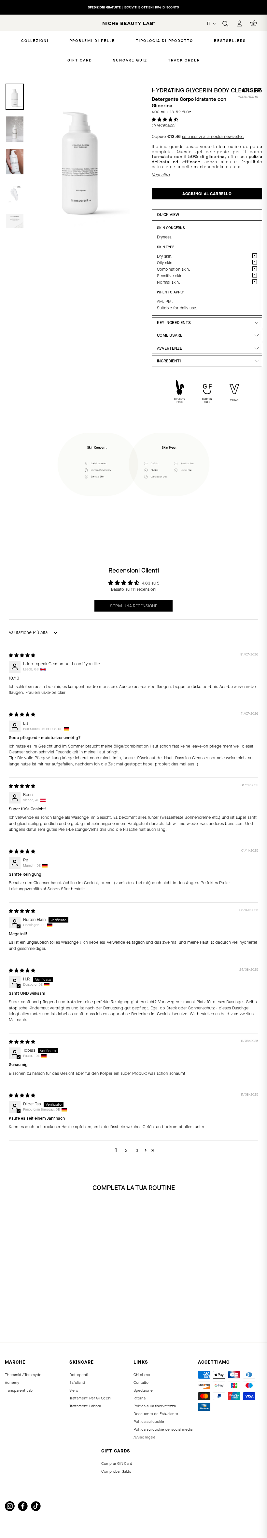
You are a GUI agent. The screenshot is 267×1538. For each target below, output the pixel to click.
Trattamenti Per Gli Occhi (90, 1398)
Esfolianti (77, 1382)
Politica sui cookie (149, 1421)
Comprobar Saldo (116, 1471)
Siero (73, 1390)
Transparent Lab (19, 1390)
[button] (165, 119)
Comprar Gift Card (116, 1463)
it (209, 23)
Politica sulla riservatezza (155, 1406)
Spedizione (143, 1390)
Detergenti (78, 1374)
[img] (22, 655)
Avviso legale (144, 1437)
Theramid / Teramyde (23, 1374)
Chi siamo (142, 1374)
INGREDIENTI (169, 361)
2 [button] (126, 1150)
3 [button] (137, 1150)
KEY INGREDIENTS (174, 322)
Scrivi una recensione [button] (133, 606)
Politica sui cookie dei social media (163, 1429)
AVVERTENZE (169, 348)
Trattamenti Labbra (85, 1406)
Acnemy (12, 1382)
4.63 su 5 (150, 583)
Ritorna (140, 1398)
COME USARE (169, 335)
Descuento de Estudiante (156, 1413)
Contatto (141, 1382)
